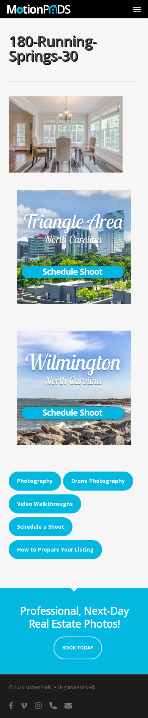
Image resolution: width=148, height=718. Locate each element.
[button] (137, 9)
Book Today (77, 647)
